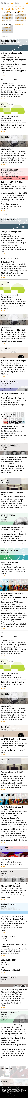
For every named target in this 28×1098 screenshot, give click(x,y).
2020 (2, 8)
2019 (6, 8)
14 (4, 17)
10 (9, 15)
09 (7, 15)
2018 (9, 8)
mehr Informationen (6, 1095)
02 (7, 14)
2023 (16, 7)
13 (2, 17)
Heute (2, 7)
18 (11, 17)
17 (9, 17)
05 (12, 14)
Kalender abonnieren (18, 24)
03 (9, 14)
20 (2, 18)
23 (7, 18)
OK (14, 1095)
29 (18, 20)
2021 (23, 7)
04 (11, 14)
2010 (9, 9)
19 (12, 17)
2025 (9, 7)
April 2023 (7, 23)
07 (4, 15)
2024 (13, 7)
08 (6, 15)
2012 (2, 9)
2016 (16, 8)
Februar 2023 (7, 11)
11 (11, 15)
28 (4, 20)
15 (6, 17)
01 (6, 14)
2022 (20, 7)
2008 (16, 9)
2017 (13, 8)
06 (2, 15)
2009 (13, 9)
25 (11, 18)
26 (12, 18)
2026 (6, 7)
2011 (6, 9)
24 (9, 18)
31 (22, 20)
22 (6, 18)
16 (7, 17)
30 (20, 20)
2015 (19, 8)
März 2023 (20, 11)
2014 (23, 8)
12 (12, 15)
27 (2, 20)
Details (3, 75)
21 (4, 18)
